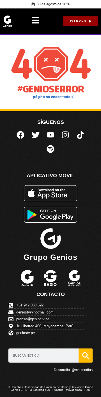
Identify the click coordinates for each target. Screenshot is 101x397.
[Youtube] (50, 135)
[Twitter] (35, 135)
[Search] (86, 355)
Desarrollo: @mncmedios (73, 370)
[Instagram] (65, 135)
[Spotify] (50, 149)
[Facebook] (20, 135)
